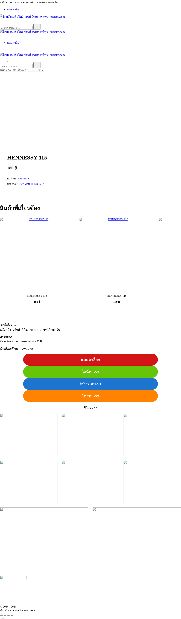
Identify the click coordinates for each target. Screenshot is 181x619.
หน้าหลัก (5, 70)
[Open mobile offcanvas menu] (9, 60)
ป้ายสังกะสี (19, 70)
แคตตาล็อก (14, 9)
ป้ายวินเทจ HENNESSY (31, 184)
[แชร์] (8, 615)
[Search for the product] (36, 27)
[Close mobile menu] (1, 35)
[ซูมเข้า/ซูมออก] (1, 615)
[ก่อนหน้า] (1, 618)
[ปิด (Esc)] (12, 615)
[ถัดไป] (5, 618)
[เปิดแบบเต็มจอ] (5, 615)
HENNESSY (36, 70)
